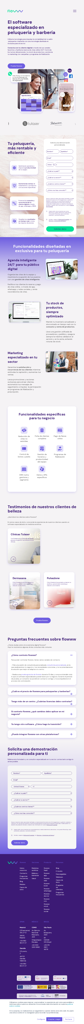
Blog (21, 881)
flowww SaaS (46, 869)
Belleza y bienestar (35, 874)
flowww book (46, 884)
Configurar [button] (41, 1019)
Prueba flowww (42, 620)
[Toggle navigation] (73, 11)
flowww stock (46, 905)
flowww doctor (46, 895)
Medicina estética (35, 869)
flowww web (46, 879)
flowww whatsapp (47, 890)
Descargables (61, 874)
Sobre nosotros (23, 869)
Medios (22, 884)
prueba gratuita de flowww (31, 674)
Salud (34, 878)
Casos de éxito (59, 881)
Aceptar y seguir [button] (54, 1019)
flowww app (46, 874)
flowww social (46, 910)
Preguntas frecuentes (24, 877)
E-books (59, 871)
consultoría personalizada (56, 665)
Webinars (59, 877)
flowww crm (46, 900)
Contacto (23, 873)
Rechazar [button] (68, 1019)
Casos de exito (23, 888)
